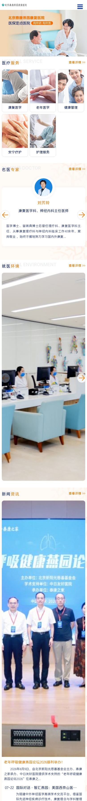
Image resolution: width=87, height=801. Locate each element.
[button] (82, 378)
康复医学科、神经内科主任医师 (43, 211)
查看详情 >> (77, 62)
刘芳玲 (43, 203)
